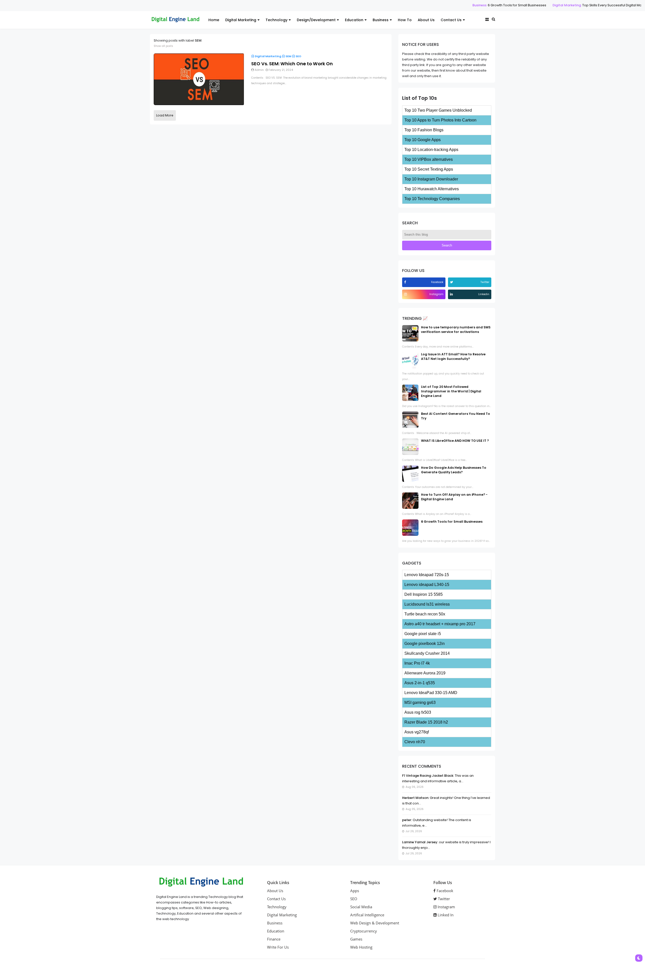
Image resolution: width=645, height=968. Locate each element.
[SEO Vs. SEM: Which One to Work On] (199, 79)
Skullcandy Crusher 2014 (427, 653)
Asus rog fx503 (417, 712)
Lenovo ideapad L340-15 (426, 584)
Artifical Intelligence (367, 914)
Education (354, 19)
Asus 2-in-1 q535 (419, 683)
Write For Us (278, 947)
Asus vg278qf (416, 732)
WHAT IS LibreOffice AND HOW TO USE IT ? (455, 441)
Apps (354, 890)
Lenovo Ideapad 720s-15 (426, 575)
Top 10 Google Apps (422, 140)
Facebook (444, 890)
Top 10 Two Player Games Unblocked (438, 110)
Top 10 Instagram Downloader (431, 179)
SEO (298, 56)
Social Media (361, 906)
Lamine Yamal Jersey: (420, 842)
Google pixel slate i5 (422, 634)
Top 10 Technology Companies (432, 199)
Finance (273, 939)
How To (405, 19)
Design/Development (316, 19)
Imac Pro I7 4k (417, 663)
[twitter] (452, 282)
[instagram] (406, 294)
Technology (276, 19)
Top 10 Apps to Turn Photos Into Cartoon (440, 120)
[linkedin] (452, 294)
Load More (164, 115)
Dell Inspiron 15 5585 (423, 594)
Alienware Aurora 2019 (424, 673)
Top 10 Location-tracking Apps (431, 149)
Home (213, 19)
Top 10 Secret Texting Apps (428, 169)
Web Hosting (361, 947)
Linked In (445, 914)
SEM (288, 56)
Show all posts (163, 46)
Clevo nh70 (414, 742)
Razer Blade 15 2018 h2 (426, 722)
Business (441, 5)
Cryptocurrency (363, 930)
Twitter (443, 898)
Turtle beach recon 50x (424, 614)
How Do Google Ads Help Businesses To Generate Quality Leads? (453, 469)
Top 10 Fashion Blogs (423, 130)
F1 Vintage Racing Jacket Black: (428, 775)
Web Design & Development (374, 922)
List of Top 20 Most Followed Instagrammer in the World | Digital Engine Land (451, 391)
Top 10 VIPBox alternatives (428, 159)
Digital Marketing (528, 5)
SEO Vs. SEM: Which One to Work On (292, 63)
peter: (407, 820)
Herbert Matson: (415, 797)
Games (356, 939)
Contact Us (451, 19)
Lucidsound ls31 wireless (427, 604)
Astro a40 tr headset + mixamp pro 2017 (439, 624)
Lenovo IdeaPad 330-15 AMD (430, 693)
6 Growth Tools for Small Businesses (478, 5)
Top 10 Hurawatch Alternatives (431, 189)
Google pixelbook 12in (424, 643)
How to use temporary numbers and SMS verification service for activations (456, 329)
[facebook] (405, 282)
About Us (426, 19)
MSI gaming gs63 (420, 702)
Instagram (446, 906)
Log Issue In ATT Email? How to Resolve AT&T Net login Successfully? (453, 356)
